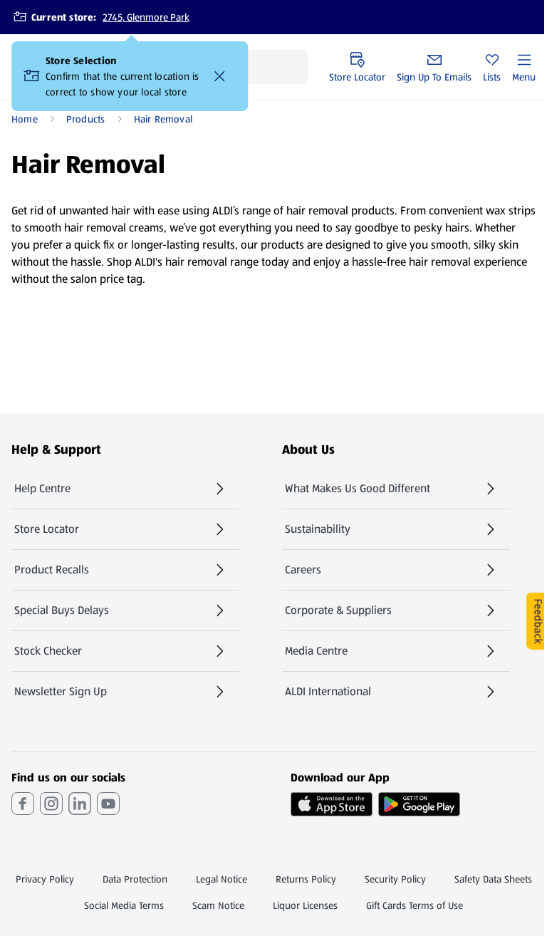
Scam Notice (218, 905)
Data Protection (135, 879)
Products (85, 119)
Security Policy (395, 879)
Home (24, 119)
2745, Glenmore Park (146, 17)
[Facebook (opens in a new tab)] (22, 803)
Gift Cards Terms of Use (414, 905)
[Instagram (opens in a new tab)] (51, 803)
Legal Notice (221, 879)
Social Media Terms (124, 905)
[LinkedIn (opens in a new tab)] (79, 803)
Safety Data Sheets (493, 879)
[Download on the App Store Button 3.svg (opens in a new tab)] (332, 804)
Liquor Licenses (305, 905)
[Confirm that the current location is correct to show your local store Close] (219, 76)
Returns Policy (306, 879)
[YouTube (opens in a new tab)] (108, 803)
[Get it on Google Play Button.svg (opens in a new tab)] (419, 804)
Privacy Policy (45, 879)
